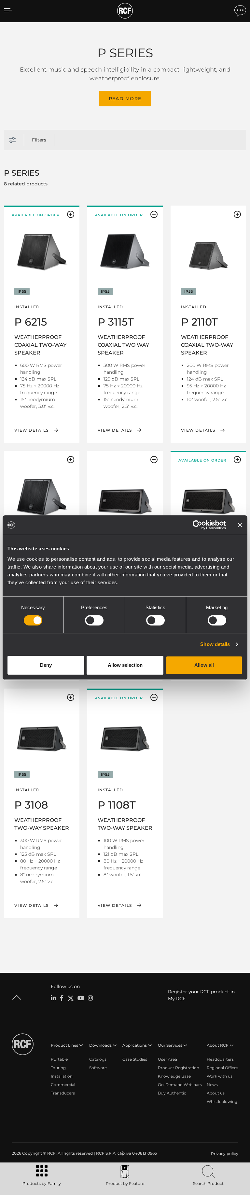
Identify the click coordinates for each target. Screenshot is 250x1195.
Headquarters (220, 1059)
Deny (46, 665)
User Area (167, 1059)
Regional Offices (222, 1067)
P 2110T (199, 322)
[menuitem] (224, 1154)
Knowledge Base (174, 1076)
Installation (62, 1076)
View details (31, 430)
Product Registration (178, 1067)
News (212, 1084)
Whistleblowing (222, 1101)
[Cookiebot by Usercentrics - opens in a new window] (197, 525)
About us (216, 1093)
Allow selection (125, 665)
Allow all (204, 665)
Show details (215, 644)
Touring (58, 1067)
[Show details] (41, 245)
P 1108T (117, 805)
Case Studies (134, 1059)
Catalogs (97, 1059)
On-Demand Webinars (180, 1084)
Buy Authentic (172, 1093)
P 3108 (31, 805)
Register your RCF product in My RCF (201, 995)
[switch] (94, 620)
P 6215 (30, 322)
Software (98, 1067)
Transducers (63, 1093)
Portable (59, 1059)
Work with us (219, 1076)
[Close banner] (240, 525)
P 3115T (116, 322)
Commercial (63, 1084)
